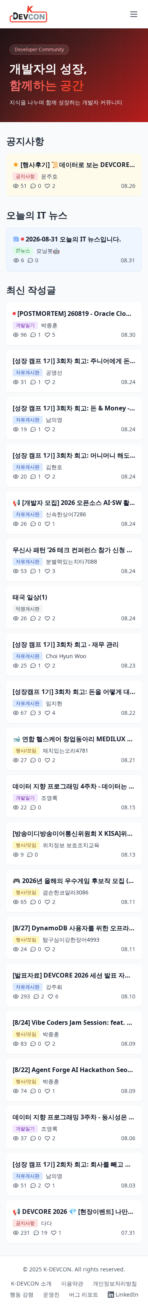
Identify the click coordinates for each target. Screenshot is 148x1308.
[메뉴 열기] (134, 14)
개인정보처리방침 (115, 1283)
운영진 (51, 1294)
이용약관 (72, 1283)
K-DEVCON (57, 1269)
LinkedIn (127, 1294)
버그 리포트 (83, 1294)
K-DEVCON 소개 (31, 1283)
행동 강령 (22, 1294)
